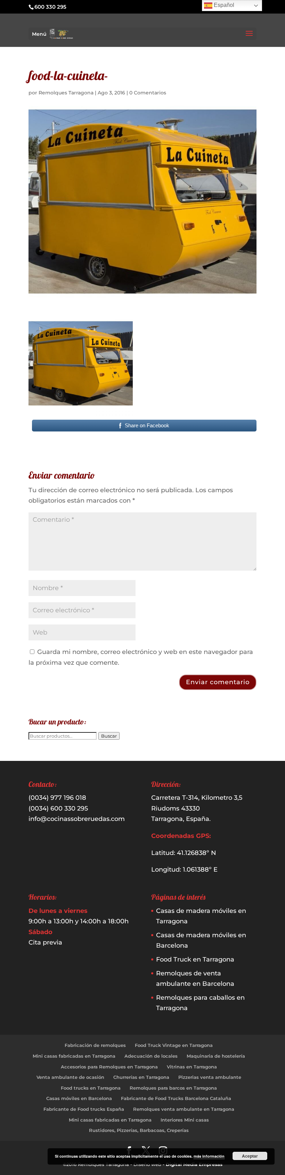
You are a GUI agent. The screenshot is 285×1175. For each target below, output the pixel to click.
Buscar (109, 736)
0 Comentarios (147, 93)
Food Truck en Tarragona (195, 959)
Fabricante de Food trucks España (83, 1109)
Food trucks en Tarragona (91, 1088)
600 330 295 (50, 6)
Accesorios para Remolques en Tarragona (109, 1066)
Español (223, 5)
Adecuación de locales (151, 1056)
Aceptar (250, 1156)
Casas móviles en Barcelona (79, 1098)
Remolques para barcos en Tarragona (173, 1088)
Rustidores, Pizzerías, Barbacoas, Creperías (139, 1130)
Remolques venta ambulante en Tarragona (183, 1109)
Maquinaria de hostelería (216, 1056)
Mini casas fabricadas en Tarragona (74, 1056)
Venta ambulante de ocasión (70, 1077)
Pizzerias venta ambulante (209, 1077)
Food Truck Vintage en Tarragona (174, 1045)
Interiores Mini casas (185, 1120)
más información (209, 1156)
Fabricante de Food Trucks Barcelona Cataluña (176, 1098)
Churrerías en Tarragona (141, 1077)
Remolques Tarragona (66, 93)
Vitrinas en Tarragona (192, 1066)
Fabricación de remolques (95, 1045)
